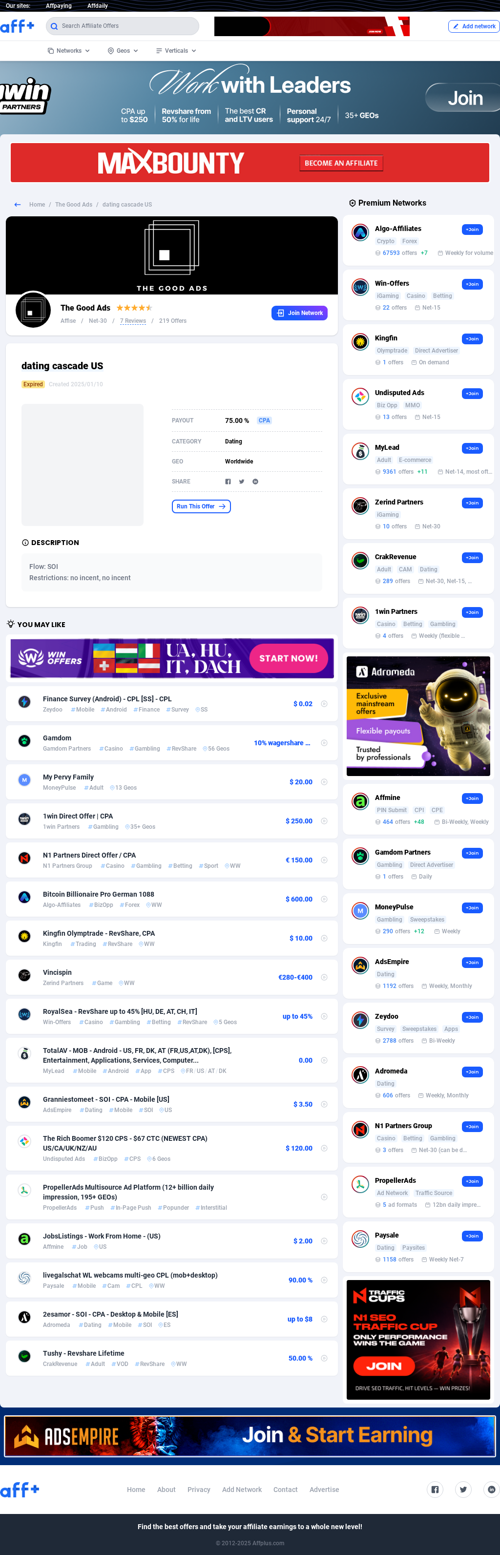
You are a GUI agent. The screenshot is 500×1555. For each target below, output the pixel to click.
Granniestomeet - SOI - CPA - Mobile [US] (106, 1099)
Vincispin (57, 972)
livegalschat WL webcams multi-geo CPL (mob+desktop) (130, 1275)
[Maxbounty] (250, 162)
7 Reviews (133, 320)
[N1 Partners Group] (418, 1340)
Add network (479, 26)
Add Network (242, 1489)
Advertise (324, 1489)
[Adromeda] (418, 716)
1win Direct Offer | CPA (78, 816)
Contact (285, 1489)
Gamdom (57, 738)
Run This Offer (195, 506)
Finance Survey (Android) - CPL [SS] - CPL (107, 699)
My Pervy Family (68, 777)
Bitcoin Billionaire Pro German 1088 (98, 894)
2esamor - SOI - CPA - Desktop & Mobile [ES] (110, 1314)
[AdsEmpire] (250, 1436)
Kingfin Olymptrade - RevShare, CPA (99, 933)
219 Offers (173, 320)
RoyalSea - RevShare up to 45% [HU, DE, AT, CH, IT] (120, 1011)
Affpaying (59, 5)
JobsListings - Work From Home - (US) (102, 1236)
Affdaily (97, 5)
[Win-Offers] (172, 658)
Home (37, 204)
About (166, 1489)
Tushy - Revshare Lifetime (84, 1353)
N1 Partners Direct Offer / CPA (89, 855)
